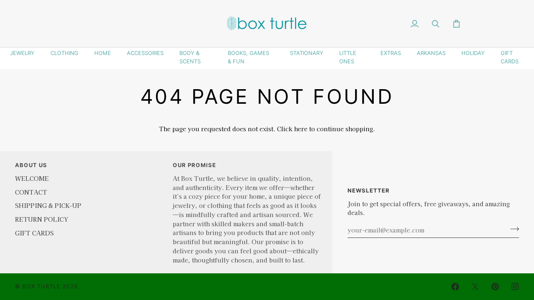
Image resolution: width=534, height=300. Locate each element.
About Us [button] (31, 165)
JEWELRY (22, 53)
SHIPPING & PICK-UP (48, 205)
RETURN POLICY (41, 219)
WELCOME (32, 178)
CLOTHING (64, 53)
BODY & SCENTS (190, 57)
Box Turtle (41, 286)
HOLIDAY (473, 53)
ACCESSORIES (145, 53)
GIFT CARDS (510, 57)
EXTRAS (390, 53)
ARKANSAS (431, 53)
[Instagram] (515, 286)
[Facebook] (455, 286)
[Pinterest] (495, 286)
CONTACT (31, 192)
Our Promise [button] (194, 165)
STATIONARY (306, 53)
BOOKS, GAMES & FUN (248, 57)
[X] (475, 286)
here (300, 128)
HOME (102, 53)
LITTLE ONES (347, 57)
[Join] (512, 228)
